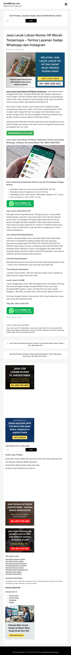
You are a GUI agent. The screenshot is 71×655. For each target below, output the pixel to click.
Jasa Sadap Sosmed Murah (20, 330)
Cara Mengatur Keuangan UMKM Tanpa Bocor (21, 462)
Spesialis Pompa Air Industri (14, 568)
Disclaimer (12, 600)
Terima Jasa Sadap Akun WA (25, 332)
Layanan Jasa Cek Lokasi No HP (40, 330)
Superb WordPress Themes (50, 652)
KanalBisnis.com (12, 3)
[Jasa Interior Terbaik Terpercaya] (19, 525)
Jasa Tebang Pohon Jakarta (14, 561)
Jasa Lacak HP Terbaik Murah (20, 328)
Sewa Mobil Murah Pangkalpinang (16, 570)
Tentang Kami (14, 596)
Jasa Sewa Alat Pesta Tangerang (16, 563)
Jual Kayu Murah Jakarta (13, 572)
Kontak (11, 602)
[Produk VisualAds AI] (19, 638)
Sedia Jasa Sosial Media (21, 325)
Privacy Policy (14, 598)
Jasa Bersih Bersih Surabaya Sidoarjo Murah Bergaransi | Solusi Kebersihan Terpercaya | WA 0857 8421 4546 (35, 355)
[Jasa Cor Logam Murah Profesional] (19, 389)
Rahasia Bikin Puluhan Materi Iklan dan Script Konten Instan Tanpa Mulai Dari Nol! (33, 459)
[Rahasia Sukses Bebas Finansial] (19, 415)
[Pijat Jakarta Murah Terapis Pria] (19, 552)
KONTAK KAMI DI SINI (12, 587)
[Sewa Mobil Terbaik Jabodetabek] (19, 441)
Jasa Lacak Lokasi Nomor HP (39, 328)
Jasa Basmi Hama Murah (13, 574)
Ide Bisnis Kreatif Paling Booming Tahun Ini (20, 468)
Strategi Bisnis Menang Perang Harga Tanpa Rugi (22, 465)
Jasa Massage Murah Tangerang (16, 565)
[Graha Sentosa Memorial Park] (22, 498)
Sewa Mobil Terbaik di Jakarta (15, 559)
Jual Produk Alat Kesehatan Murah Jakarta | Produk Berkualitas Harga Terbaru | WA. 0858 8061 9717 (36, 344)
